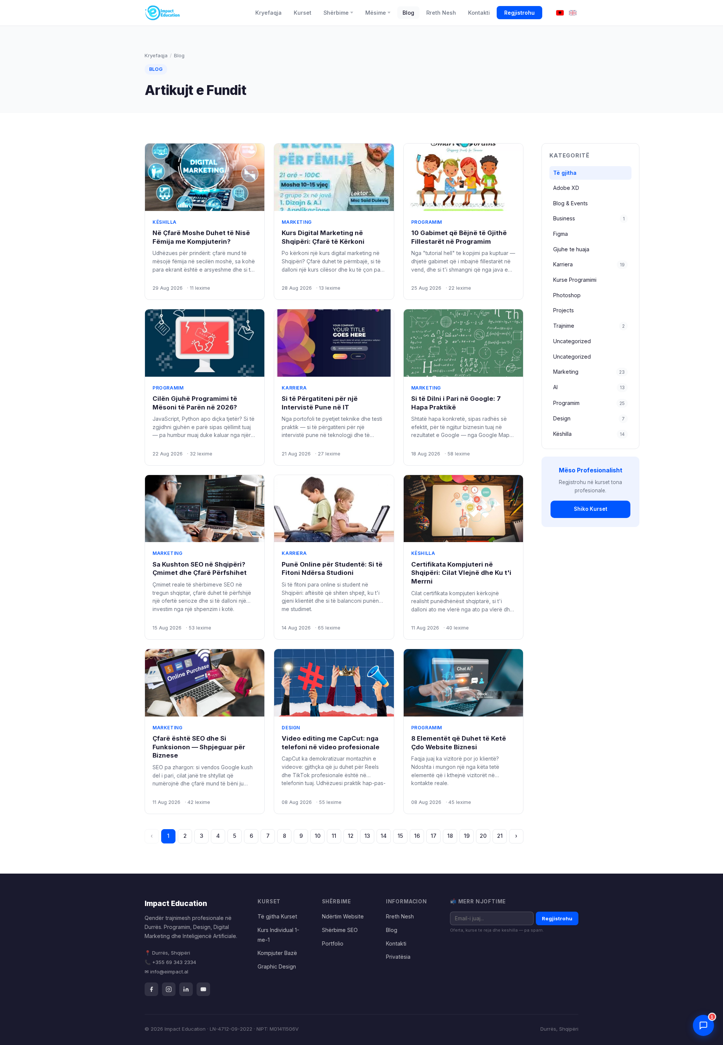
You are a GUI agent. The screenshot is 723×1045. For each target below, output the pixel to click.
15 (400, 836)
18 (450, 836)
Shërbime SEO (340, 930)
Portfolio (332, 943)
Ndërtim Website (343, 916)
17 (433, 836)
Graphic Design (277, 966)
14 (384, 836)
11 (334, 836)
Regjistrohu (519, 12)
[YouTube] (203, 989)
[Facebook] (151, 989)
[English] (572, 13)
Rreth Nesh (441, 12)
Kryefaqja (268, 12)
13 (367, 836)
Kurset (302, 12)
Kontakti (479, 12)
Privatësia (398, 956)
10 (317, 836)
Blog (408, 12)
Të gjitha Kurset (277, 916)
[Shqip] (560, 13)
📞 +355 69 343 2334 (170, 962)
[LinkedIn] (186, 989)
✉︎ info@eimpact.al (166, 972)
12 (351, 836)
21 (500, 836)
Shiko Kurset (590, 509)
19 (467, 836)
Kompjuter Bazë (277, 953)
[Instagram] (168, 989)
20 (483, 836)
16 (417, 836)
